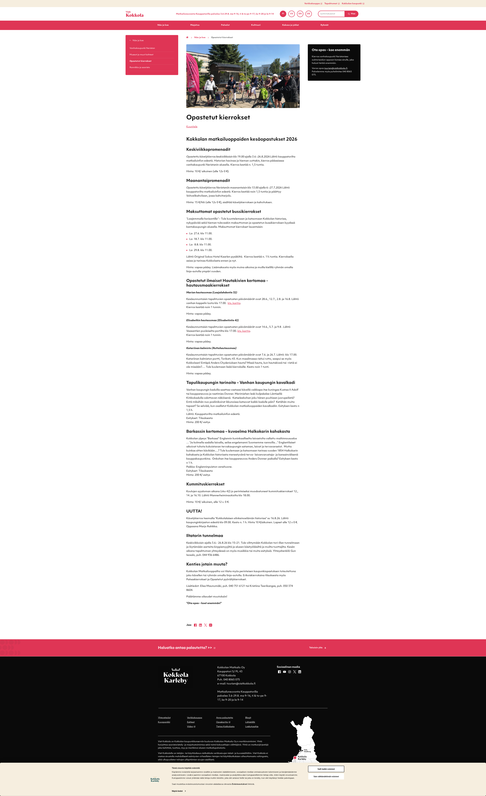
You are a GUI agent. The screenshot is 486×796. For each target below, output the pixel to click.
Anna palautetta (224, 718)
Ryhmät (325, 25)
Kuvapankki (164, 722)
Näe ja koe (163, 25)
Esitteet (191, 722)
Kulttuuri (256, 25)
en (301, 14)
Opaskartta (222, 722)
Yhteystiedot (164, 718)
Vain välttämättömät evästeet (326, 776)
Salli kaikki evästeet (326, 769)
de (309, 14)
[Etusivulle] (135, 14)
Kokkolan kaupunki (352, 4)
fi (284, 14)
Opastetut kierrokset (140, 61)
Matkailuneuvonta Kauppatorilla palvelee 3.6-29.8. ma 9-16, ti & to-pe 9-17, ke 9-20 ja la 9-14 (225, 14)
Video (190, 727)
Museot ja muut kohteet (141, 55)
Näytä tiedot (177, 791)
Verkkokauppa (312, 4)
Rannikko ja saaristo (140, 68)
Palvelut (225, 25)
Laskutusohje (251, 727)
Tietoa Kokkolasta (225, 727)
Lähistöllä (250, 722)
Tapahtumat (330, 4)
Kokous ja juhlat (290, 25)
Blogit (248, 718)
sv (292, 14)
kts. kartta (234, 303)
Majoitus (194, 25)
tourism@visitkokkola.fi (335, 68)
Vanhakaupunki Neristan (142, 48)
